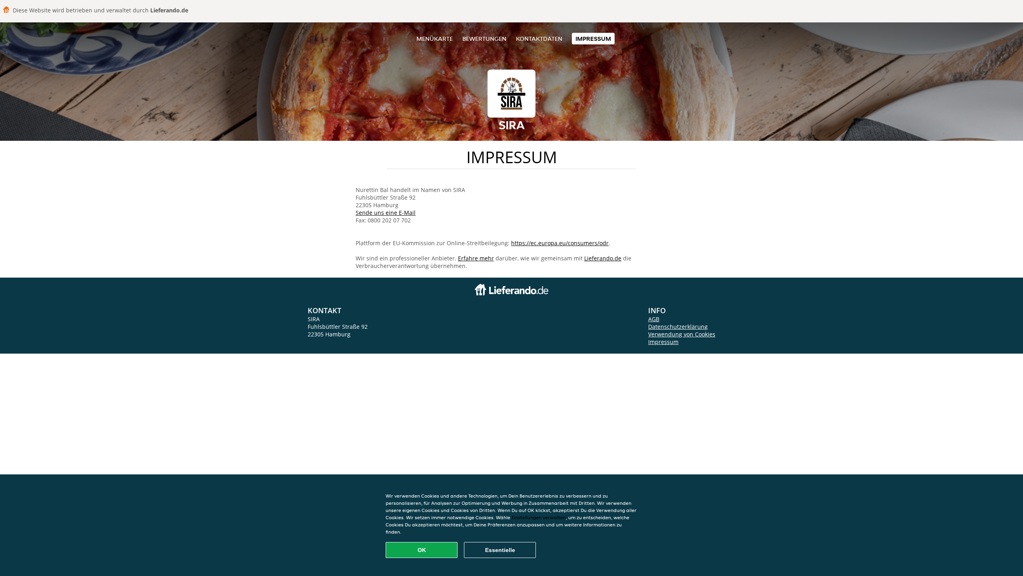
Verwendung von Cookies (681, 334)
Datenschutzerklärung (678, 326)
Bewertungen (484, 38)
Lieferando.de (602, 258)
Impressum (593, 38)
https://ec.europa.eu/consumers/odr (560, 243)
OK (422, 550)
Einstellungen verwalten (539, 517)
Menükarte (434, 38)
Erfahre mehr (476, 258)
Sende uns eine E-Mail (386, 212)
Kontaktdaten (539, 38)
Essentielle (500, 550)
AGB (653, 319)
